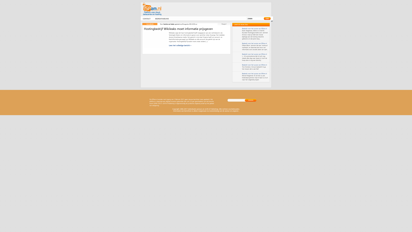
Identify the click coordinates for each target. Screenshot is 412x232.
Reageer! (224, 24)
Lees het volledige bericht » (180, 45)
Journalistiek (150, 24)
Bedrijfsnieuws (162, 19)
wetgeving (155, 105)
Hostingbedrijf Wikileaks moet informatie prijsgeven (178, 29)
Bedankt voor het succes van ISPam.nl (254, 28)
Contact (147, 19)
